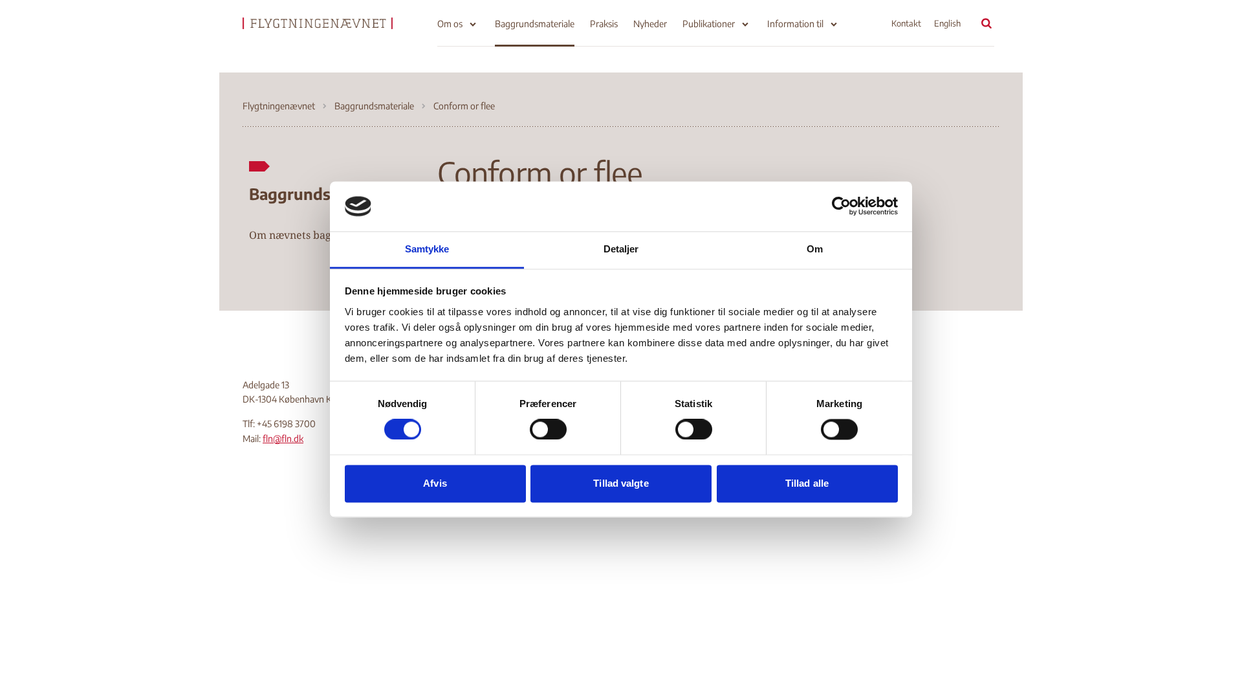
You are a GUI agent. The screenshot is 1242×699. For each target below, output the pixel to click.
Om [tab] (815, 248)
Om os (450, 23)
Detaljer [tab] (621, 248)
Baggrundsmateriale (534, 23)
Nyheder (650, 23)
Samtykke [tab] (427, 248)
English (947, 23)
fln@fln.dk (283, 438)
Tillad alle (807, 483)
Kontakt (906, 23)
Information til (795, 23)
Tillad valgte (620, 483)
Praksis (604, 23)
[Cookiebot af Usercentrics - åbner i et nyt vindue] (841, 206)
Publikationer (708, 23)
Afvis (435, 483)
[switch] (548, 429)
